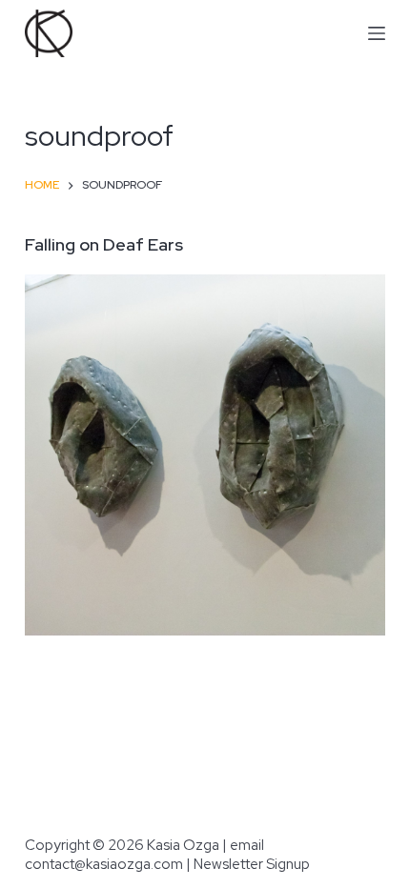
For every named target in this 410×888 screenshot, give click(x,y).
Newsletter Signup (252, 864)
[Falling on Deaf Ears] (205, 454)
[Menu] (376, 33)
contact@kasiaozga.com (104, 864)
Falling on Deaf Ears (104, 244)
